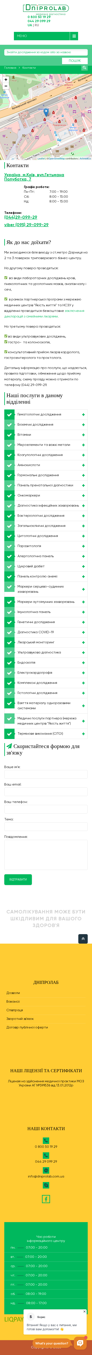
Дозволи (13, 993)
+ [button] (5, 79)
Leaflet (41, 158)
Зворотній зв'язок (20, 1019)
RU (37, 25)
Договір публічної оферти (27, 1027)
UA (30, 25)
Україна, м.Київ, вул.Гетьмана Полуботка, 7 (34, 177)
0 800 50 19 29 (39, 17)
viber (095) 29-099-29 (26, 225)
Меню (22, 36)
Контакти (29, 67)
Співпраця (14, 1010)
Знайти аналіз (84, 67)
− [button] (5, 86)
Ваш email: (12, 784)
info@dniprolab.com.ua (46, 1176)
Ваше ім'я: (12, 767)
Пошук (75, 61)
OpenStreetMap (56, 158)
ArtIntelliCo (85, 158)
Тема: (8, 819)
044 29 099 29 (39, 21)
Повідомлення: (16, 837)
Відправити (18, 879)
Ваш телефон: (16, 802)
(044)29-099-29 (20, 217)
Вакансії (12, 1001)
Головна (10, 67)
